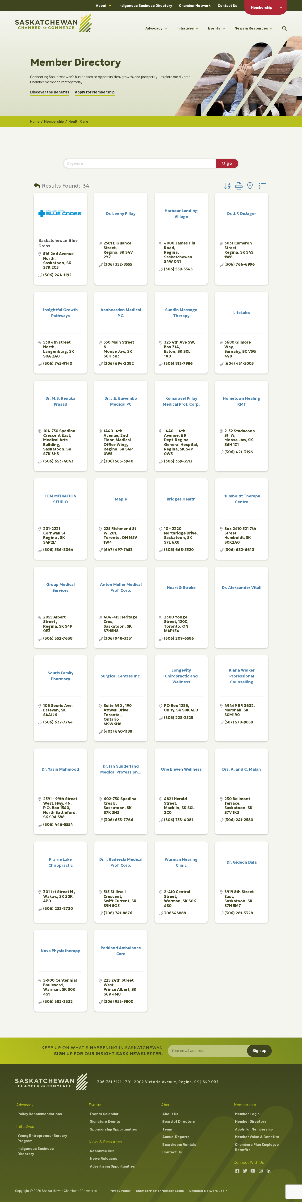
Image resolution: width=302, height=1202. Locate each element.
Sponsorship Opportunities (113, 1129)
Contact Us (227, 5)
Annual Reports (175, 1136)
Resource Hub (102, 1150)
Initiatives (185, 28)
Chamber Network (195, 5)
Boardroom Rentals (179, 1144)
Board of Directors (178, 1121)
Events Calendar (104, 1113)
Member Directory (250, 1121)
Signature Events (105, 1121)
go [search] (229, 163)
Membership (261, 7)
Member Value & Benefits (257, 1136)
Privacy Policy (119, 1191)
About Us (170, 1113)
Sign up (259, 1051)
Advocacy (153, 28)
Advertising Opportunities (112, 1166)
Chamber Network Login (208, 1191)
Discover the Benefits (49, 92)
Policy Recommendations (39, 1113)
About (101, 5)
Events (214, 28)
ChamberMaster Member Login (160, 1191)
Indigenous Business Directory (145, 5)
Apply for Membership (95, 92)
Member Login (247, 1113)
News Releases (103, 1158)
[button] (37, 186)
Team (167, 1129)
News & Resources (251, 28)
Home (35, 121)
